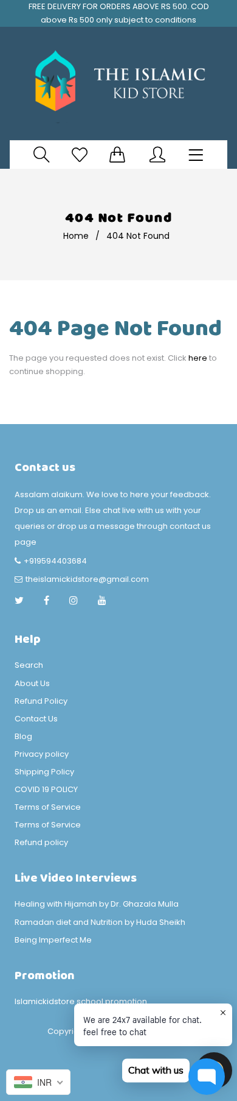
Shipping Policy (44, 771)
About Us (32, 683)
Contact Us (36, 718)
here (197, 358)
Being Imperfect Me (53, 940)
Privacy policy (42, 754)
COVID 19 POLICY (46, 789)
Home (76, 236)
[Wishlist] (79, 154)
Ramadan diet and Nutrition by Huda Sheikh (100, 922)
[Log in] (157, 154)
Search (29, 665)
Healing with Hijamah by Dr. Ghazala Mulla (97, 904)
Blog (23, 736)
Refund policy (41, 842)
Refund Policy (41, 701)
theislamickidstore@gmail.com (87, 579)
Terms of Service (48, 807)
